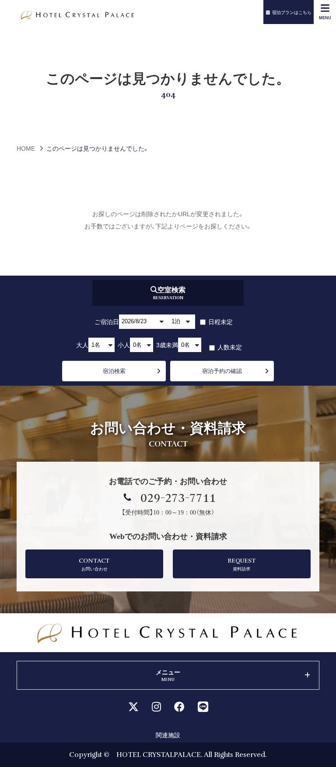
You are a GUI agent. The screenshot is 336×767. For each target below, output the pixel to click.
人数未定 (229, 346)
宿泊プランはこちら (292, 12)
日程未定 (220, 321)
